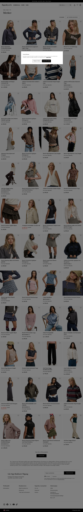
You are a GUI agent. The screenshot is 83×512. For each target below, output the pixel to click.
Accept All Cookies (46, 60)
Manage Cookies (37, 60)
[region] (42, 57)
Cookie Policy (48, 57)
